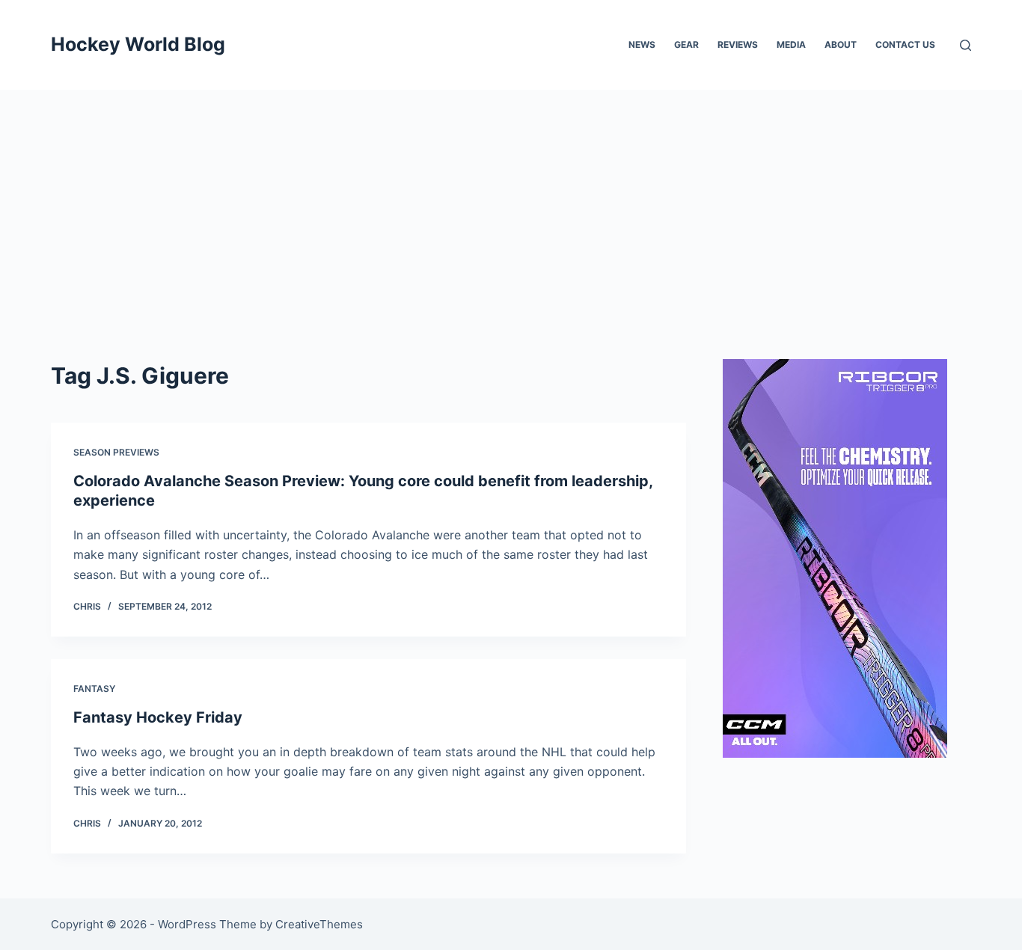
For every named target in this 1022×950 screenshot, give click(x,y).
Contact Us (905, 44)
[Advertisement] (511, 202)
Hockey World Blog (138, 44)
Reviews (737, 44)
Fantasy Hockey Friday (157, 717)
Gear (686, 44)
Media (791, 44)
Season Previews (116, 452)
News (641, 44)
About (840, 44)
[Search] (965, 45)
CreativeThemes (319, 924)
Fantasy (94, 688)
